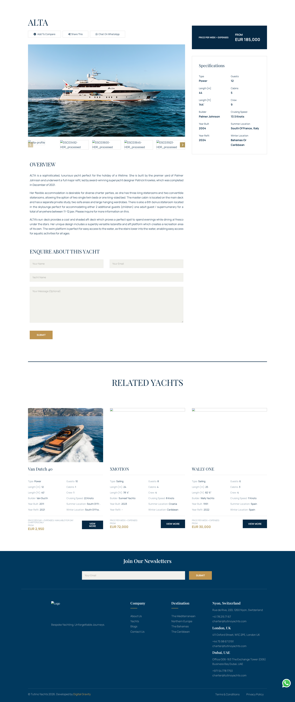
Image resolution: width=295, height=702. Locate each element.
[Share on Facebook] (65, 41)
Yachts (134, 621)
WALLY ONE (203, 469)
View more (92, 525)
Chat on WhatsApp (109, 34)
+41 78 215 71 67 (221, 616)
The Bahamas (180, 626)
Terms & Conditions (227, 694)
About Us (136, 616)
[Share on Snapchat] (80, 41)
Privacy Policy (255, 694)
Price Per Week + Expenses (213, 37)
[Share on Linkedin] (70, 41)
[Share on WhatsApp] (75, 41)
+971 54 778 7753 (222, 671)
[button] (106, 90)
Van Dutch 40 (40, 469)
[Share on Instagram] (85, 41)
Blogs (133, 626)
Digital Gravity (82, 694)
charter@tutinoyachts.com (229, 621)
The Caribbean (180, 632)
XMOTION (119, 469)
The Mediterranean (183, 616)
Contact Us (137, 632)
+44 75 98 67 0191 (223, 641)
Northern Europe (181, 621)
